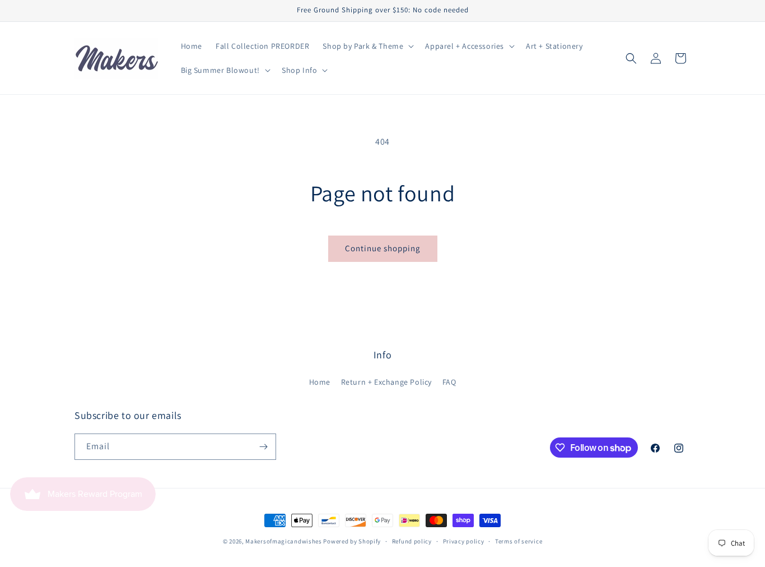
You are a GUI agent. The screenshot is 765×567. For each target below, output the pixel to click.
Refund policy (412, 541)
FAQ (449, 382)
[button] (367, 46)
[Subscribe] (263, 447)
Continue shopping (383, 248)
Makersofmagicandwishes (283, 541)
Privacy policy (463, 541)
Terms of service (518, 541)
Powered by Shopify (352, 541)
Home (319, 382)
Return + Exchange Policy (386, 382)
